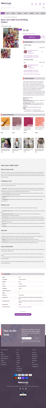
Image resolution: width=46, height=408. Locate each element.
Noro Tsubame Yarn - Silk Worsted (25, 306)
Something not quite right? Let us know (32, 74)
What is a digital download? (30, 33)
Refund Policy (34, 356)
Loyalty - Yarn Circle (4, 356)
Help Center (34, 358)
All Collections (19, 368)
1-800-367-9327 (35, 364)
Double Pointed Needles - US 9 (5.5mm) (31, 57)
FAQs (33, 362)
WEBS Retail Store (4, 358)
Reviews (2, 360)
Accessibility (34, 360)
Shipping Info (34, 354)
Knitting (19, 13)
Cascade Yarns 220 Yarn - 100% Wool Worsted (5, 128)
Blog (2, 352)
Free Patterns (19, 370)
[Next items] (44, 123)
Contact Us (34, 352)
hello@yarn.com (35, 366)
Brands (18, 354)
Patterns (13, 13)
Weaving (31, 13)
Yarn (8, 13)
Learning (42, 13)
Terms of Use (3, 362)
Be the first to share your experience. (23, 314)
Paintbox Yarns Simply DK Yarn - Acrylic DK (16, 128)
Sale (37, 13)
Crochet (25, 13)
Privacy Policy (3, 364)
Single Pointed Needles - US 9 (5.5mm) (31, 55)
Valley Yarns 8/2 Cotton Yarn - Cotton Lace (39, 128)
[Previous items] (2, 123)
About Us (2, 354)
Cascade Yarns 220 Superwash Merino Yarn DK (27, 129)
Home (2, 17)
